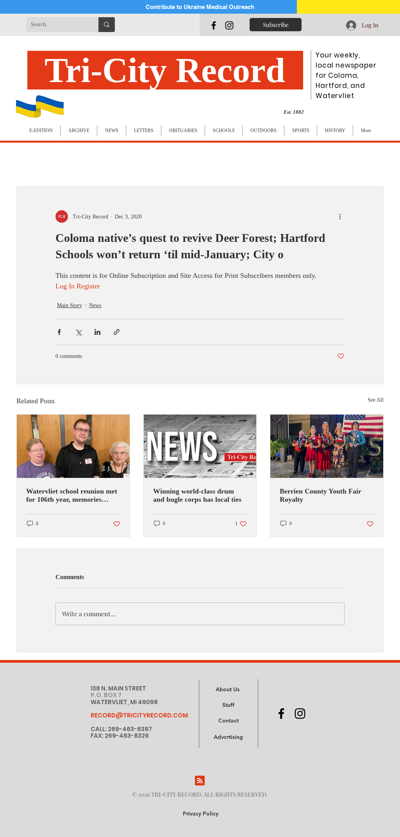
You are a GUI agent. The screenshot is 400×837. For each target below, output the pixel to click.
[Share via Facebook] (59, 332)
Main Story (69, 305)
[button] (228, 737)
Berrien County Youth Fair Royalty (320, 495)
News (95, 305)
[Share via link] (116, 332)
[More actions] (340, 216)
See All (376, 400)
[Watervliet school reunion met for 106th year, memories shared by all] (73, 446)
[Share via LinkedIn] (97, 332)
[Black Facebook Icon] (213, 25)
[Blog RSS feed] (200, 781)
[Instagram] (229, 25)
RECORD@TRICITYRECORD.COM (139, 715)
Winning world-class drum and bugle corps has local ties (197, 495)
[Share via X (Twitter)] (78, 332)
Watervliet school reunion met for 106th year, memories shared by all (71, 495)
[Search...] (106, 24)
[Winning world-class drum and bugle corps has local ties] (200, 446)
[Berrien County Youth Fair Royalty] (326, 446)
